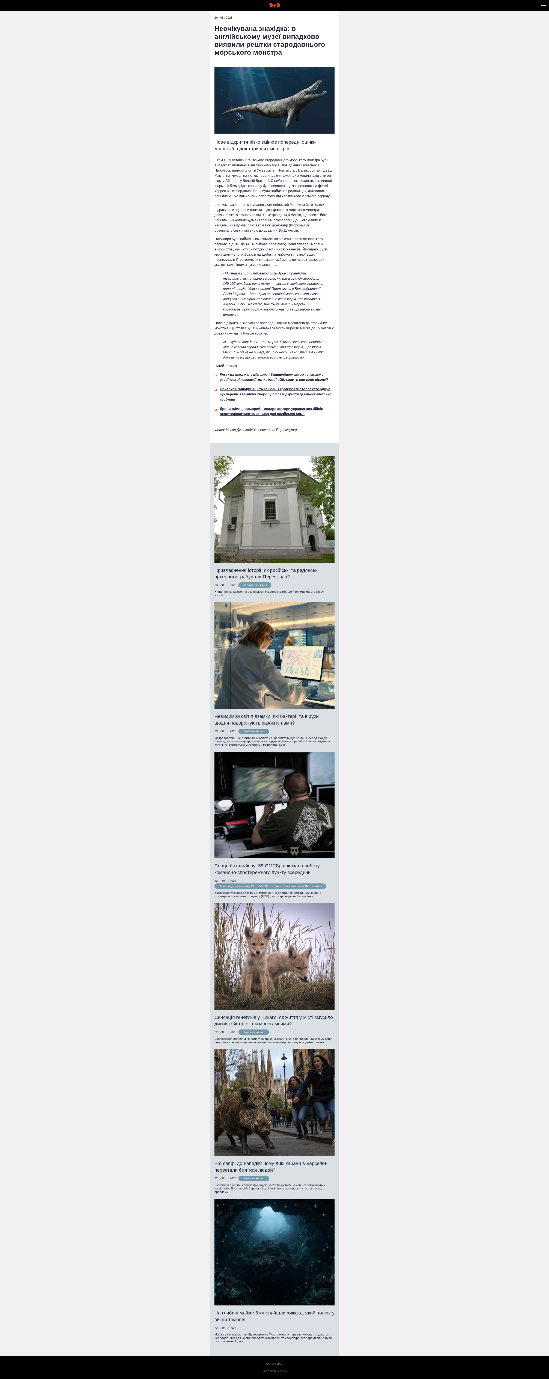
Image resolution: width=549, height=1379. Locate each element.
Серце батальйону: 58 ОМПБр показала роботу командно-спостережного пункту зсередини (267, 869)
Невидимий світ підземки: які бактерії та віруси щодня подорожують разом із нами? (266, 720)
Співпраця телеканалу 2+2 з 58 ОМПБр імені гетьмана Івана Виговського (270, 886)
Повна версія (274, 1363)
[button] (543, 5)
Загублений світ (254, 731)
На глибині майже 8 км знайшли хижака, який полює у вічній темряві (274, 1316)
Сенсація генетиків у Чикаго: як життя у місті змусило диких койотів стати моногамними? (273, 1021)
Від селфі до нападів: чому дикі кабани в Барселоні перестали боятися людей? (271, 1167)
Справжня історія (255, 585)
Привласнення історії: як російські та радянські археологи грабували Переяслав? (266, 574)
